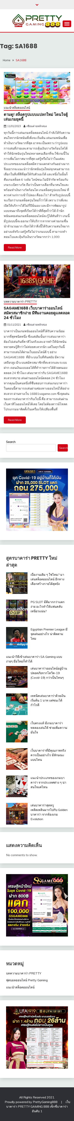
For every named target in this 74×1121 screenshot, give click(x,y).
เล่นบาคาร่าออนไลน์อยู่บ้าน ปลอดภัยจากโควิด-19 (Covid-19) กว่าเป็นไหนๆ (49, 672)
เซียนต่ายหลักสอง (36, 126)
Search (11, 442)
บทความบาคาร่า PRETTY (20, 301)
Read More (15, 247)
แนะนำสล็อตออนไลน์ (17, 107)
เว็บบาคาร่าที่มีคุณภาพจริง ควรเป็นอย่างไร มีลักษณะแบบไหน (48, 755)
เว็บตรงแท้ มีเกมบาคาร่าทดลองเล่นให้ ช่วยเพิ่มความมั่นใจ (49, 727)
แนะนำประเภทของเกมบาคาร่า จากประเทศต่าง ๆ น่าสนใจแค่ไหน (48, 782)
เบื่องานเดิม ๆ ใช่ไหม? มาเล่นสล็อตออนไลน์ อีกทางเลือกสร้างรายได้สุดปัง (47, 579)
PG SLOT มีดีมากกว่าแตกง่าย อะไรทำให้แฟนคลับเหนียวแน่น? (48, 606)
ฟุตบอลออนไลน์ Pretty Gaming (27, 980)
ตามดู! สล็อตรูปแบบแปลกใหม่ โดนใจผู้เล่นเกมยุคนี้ (36, 117)
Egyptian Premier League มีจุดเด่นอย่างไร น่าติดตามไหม (49, 633)
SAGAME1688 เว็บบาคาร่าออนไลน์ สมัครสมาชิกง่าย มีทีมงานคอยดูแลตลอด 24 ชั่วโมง (37, 312)
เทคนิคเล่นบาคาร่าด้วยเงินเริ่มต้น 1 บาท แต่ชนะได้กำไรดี (48, 700)
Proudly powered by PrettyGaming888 (31, 1102)
